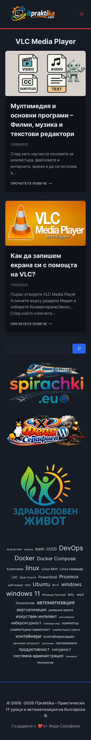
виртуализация (31, 609)
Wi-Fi (55, 585)
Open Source (28, 577)
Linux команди (71, 569)
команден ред (52, 623)
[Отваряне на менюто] (82, 14)
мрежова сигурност (26, 643)
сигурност (61, 649)
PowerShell (47, 577)
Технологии (24, 603)
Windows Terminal (54, 594)
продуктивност (34, 649)
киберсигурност (26, 623)
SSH (27, 585)
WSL (71, 594)
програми (47, 643)
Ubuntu (41, 584)
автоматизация (56, 602)
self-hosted (15, 585)
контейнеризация (59, 636)
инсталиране (66, 617)
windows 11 (23, 593)
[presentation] (45, 73)
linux (32, 568)
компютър (70, 623)
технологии (45, 662)
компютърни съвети (66, 629)
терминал (71, 656)
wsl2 (80, 595)
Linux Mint (50, 569)
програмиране (66, 643)
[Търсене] (79, 349)
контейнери (28, 636)
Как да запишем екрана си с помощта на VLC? (44, 265)
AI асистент (14, 549)
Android (28, 549)
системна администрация (38, 655)
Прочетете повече (31, 183)
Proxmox (68, 576)
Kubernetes (15, 569)
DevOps (71, 548)
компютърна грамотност (30, 630)
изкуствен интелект (36, 616)
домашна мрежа (61, 610)
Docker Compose (56, 558)
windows (71, 584)
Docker (25, 558)
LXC (14, 577)
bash (39, 549)
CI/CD (51, 549)
